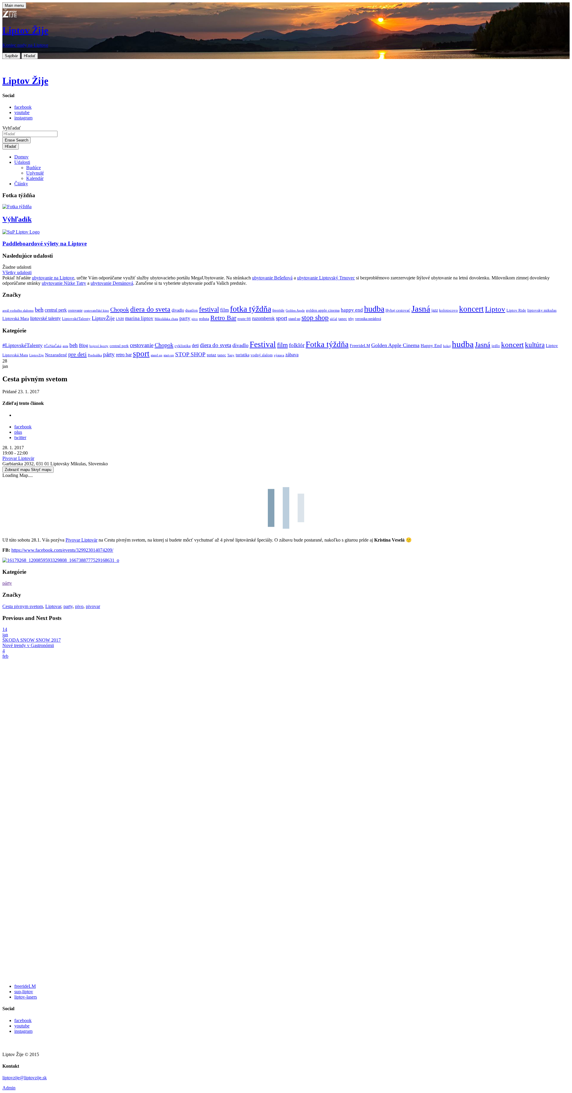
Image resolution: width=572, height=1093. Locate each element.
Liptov (495, 309)
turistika (242, 355)
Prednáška (95, 355)
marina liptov (139, 318)
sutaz (211, 354)
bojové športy (98, 346)
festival (209, 309)
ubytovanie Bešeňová (272, 277)
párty (109, 354)
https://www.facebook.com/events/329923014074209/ (62, 550)
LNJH (120, 319)
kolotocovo (448, 310)
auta (65, 346)
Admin (8, 1087)
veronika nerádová (368, 319)
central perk (56, 309)
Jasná (420, 308)
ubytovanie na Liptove (53, 277)
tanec (342, 318)
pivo (195, 319)
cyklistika (183, 345)
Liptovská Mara (15, 318)
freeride (278, 310)
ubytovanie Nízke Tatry (64, 283)
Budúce (33, 167)
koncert (471, 308)
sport (281, 318)
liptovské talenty (45, 318)
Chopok (119, 309)
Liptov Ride (516, 310)
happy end (352, 310)
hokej (447, 346)
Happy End (431, 345)
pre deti (77, 354)
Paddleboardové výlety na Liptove (44, 243)
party (184, 318)
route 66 (244, 318)
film (224, 310)
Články (21, 183)
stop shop (315, 317)
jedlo (496, 346)
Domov (21, 156)
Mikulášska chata (166, 319)
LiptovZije (36, 355)
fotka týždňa (250, 308)
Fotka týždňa (327, 344)
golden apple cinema (323, 310)
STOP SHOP (190, 354)
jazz (434, 310)
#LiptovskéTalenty (22, 345)
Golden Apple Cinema (395, 345)
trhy (351, 319)
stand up (294, 319)
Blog (83, 345)
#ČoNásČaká (52, 346)
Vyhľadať (11, 127)
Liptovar (53, 606)
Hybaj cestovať (398, 310)
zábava (292, 354)
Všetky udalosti (17, 272)
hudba (374, 308)
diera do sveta (150, 309)
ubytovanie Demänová (112, 283)
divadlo (178, 310)
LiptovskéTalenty (76, 318)
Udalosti (22, 162)
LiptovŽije (103, 318)
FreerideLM (360, 345)
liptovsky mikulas (542, 310)
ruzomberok (263, 318)
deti (195, 345)
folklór (296, 345)
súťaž (333, 319)
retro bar (124, 354)
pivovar (93, 606)
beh (39, 309)
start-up (169, 355)
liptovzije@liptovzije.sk (24, 1077)
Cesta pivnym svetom (22, 606)
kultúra (535, 345)
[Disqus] (286, 738)
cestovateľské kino (96, 310)
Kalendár (34, 178)
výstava (279, 355)
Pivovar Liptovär (18, 458)
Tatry (230, 355)
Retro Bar (223, 317)
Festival (263, 344)
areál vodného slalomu (18, 310)
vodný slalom (262, 355)
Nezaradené (56, 354)
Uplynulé (35, 172)
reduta (204, 318)
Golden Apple (295, 310)
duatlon (191, 310)
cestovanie (75, 310)
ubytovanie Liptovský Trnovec (326, 277)
